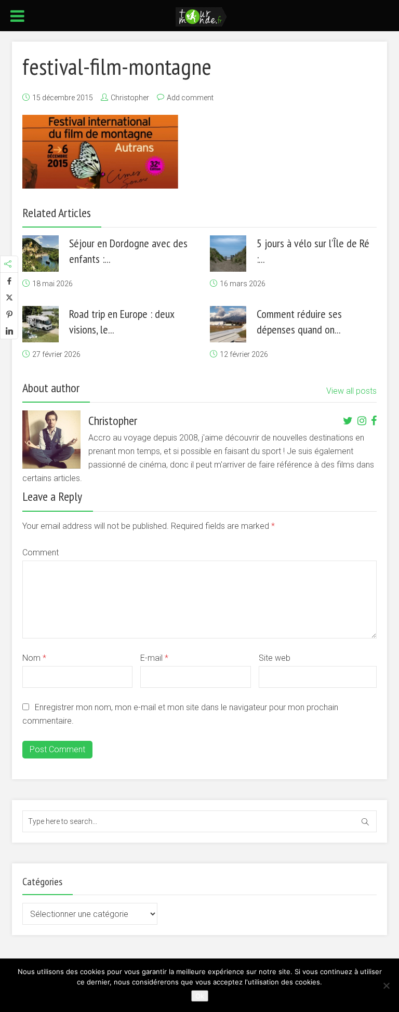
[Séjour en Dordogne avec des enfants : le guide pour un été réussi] (40, 253)
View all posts (351, 391)
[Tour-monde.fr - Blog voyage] (201, 16)
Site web (274, 658)
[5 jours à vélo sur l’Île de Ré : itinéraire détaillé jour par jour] (228, 253)
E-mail (154, 658)
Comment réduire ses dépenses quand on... (299, 322)
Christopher (130, 98)
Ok (199, 996)
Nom (34, 658)
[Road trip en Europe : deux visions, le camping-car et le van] (40, 324)
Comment (40, 552)
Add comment (190, 98)
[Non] (386, 985)
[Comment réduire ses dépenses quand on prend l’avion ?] (228, 324)
